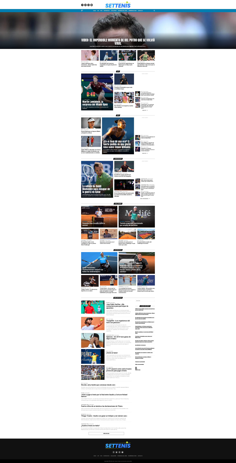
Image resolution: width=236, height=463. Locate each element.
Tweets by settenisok (140, 361)
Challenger (113, 10)
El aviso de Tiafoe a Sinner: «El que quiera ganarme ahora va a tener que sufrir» (144, 341)
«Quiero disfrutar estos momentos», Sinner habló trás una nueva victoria (145, 314)
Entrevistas (107, 10)
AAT (136, 367)
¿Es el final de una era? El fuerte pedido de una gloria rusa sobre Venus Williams (144, 349)
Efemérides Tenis (132, 10)
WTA (101, 10)
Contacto (140, 10)
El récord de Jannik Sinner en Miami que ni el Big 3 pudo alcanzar (144, 322)
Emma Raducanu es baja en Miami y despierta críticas (143, 357)
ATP (98, 10)
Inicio (94, 10)
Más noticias (106, 433)
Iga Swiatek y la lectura (140, 345)
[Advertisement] (145, 82)
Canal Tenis (137, 369)
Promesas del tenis (122, 10)
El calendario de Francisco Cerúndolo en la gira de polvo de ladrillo (144, 318)
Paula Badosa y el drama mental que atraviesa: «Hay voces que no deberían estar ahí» (143, 327)
